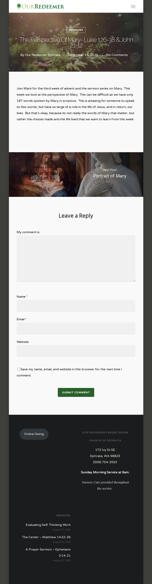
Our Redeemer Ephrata (42, 55)
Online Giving (34, 434)
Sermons (76, 29)
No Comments (117, 55)
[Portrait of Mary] (110, 174)
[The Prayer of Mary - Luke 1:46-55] (42, 174)
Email (22, 319)
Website (23, 342)
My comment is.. (29, 232)
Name (22, 297)
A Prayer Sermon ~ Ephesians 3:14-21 (48, 552)
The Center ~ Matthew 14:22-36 (46, 537)
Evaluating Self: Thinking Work (48, 525)
